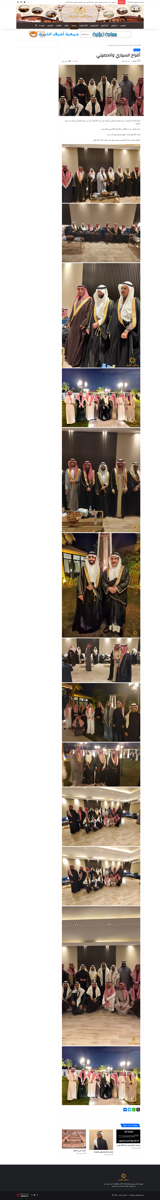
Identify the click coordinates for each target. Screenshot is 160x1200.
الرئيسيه (123, 25)
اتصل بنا (41, 25)
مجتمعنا (74, 25)
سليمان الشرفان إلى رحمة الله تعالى (128, 1145)
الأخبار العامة (83, 25)
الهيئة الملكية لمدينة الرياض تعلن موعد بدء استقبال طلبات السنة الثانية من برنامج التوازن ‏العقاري (87, 2)
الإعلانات (58, 25)
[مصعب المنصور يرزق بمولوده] (101, 1140)
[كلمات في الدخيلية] (74, 1139)
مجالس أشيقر (123, 1195)
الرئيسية (136, 45)
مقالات (66, 25)
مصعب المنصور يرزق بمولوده (103, 1152)
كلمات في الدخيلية (79, 1150)
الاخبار (130, 45)
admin (134, 61)
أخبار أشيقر (104, 25)
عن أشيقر (114, 25)
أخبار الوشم (94, 25)
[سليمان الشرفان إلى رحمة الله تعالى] (128, 1136)
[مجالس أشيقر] (80, 13)
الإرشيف (50, 25)
